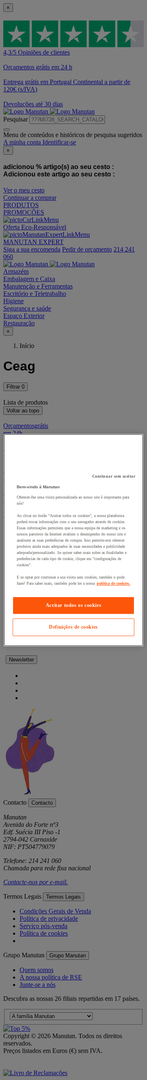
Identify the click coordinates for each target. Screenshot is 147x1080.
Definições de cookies (73, 627)
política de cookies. (113, 583)
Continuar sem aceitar (114, 476)
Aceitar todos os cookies (73, 605)
